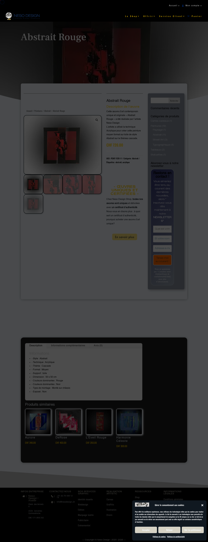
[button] (202, 505)
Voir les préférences (192, 529)
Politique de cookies (159, 536)
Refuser (169, 529)
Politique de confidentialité (176, 536)
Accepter (146, 529)
